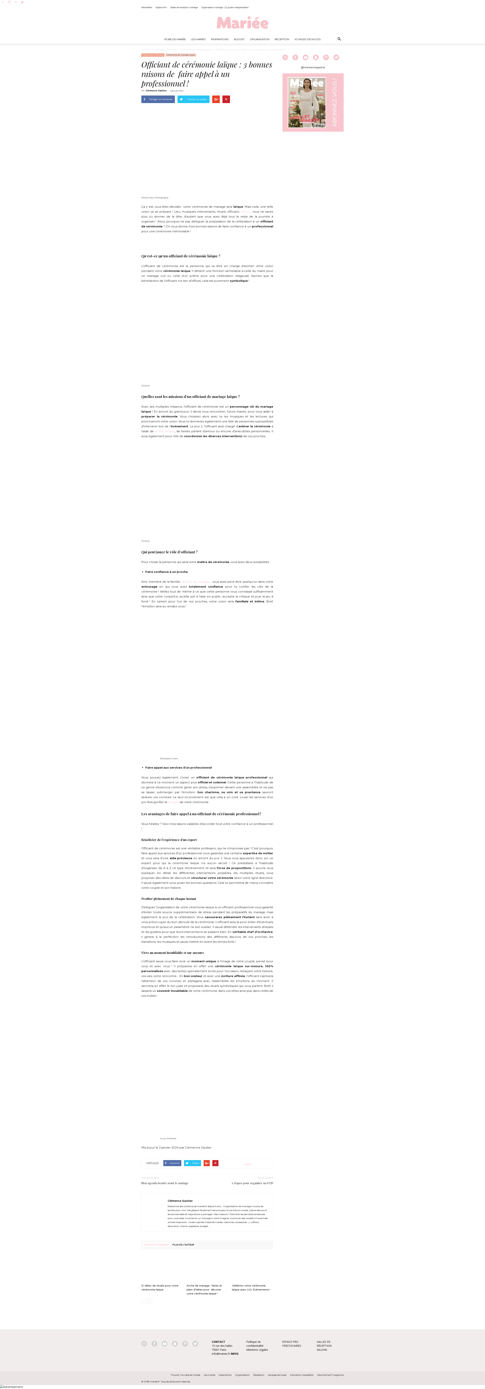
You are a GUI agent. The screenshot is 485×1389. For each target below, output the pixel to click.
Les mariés (209, 1374)
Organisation (259, 39)
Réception (282, 39)
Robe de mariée (175, 39)
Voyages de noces (307, 39)
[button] (339, 39)
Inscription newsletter (302, 1374)
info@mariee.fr (221, 1353)
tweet (247, 1164)
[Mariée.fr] (242, 22)
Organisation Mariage (164, 49)
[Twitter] (22, 2)
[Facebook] (3, 2)
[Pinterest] (16, 2)
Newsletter (146, 7)
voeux (245, 211)
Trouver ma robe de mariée (185, 1374)
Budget (239, 39)
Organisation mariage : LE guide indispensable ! (225, 7)
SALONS (322, 1349)
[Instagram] (9, 2)
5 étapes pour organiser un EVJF (252, 1183)
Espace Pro (161, 7)
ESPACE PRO (290, 1342)
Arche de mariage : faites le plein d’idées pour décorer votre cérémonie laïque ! (204, 1289)
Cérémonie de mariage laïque (196, 49)
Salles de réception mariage (184, 7)
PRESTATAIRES (291, 1346)
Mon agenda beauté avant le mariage (165, 1183)
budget (173, 802)
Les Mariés (198, 39)
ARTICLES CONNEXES (156, 1244)
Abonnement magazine (330, 1374)
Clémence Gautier (156, 90)
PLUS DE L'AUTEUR (183, 1244)
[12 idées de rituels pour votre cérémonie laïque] (162, 1268)
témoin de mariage (195, 581)
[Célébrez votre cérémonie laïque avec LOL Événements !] (252, 1268)
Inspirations (220, 39)
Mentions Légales (257, 1349)
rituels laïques (165, 431)
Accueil (145, 49)
